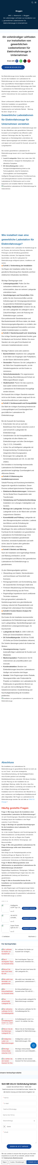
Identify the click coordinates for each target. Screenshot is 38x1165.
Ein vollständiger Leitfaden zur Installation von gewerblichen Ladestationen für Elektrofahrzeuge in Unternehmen (19, 20)
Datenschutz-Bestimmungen (13, 1158)
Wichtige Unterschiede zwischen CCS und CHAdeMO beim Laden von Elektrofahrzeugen (25, 1050)
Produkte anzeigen (29, 908)
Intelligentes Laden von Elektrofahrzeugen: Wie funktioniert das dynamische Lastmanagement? (24, 1040)
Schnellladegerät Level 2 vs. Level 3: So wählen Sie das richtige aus (24, 1020)
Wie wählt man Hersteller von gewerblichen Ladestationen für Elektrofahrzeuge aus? (25, 980)
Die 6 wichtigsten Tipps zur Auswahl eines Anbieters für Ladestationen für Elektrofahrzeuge (24, 961)
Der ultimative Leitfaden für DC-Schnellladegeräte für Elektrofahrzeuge (25, 1010)
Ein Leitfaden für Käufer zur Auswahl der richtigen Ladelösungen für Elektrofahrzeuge (24, 951)
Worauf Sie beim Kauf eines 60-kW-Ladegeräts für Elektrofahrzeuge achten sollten (25, 970)
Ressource (17, 16)
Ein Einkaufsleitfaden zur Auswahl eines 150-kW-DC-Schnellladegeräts (24, 990)
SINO (9, 16)
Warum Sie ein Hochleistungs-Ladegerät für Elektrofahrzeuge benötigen (25, 1030)
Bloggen (26, 16)
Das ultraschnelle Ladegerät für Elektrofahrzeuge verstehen (25, 1000)
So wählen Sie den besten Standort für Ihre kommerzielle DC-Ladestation (25, 1060)
